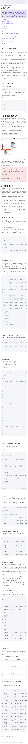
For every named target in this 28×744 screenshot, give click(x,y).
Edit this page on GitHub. (5, 738)
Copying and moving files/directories (12, 36)
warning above (8, 448)
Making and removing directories (11, 33)
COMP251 (3, 2)
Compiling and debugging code (11, 40)
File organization (6, 24)
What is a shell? (5, 21)
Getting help (6, 43)
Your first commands (8, 23)
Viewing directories (8, 31)
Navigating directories (8, 30)
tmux (24, 503)
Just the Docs (8, 742)
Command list (5, 28)
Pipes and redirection (8, 41)
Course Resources (4, 5)
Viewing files (6, 35)
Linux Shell (4, 19)
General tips (5, 26)
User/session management (9, 38)
